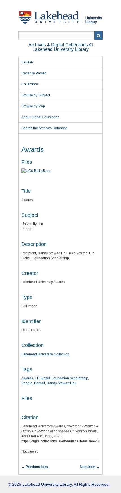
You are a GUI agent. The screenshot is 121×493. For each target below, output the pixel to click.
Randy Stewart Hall (61, 383)
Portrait (39, 383)
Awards (27, 378)
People (26, 383)
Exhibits (27, 62)
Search (98, 35)
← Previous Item (34, 467)
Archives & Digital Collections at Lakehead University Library (60, 47)
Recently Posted (33, 73)
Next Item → (90, 467)
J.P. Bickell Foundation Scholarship (61, 378)
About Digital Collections (40, 117)
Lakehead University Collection (45, 354)
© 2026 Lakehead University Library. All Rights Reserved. (59, 484)
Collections (30, 84)
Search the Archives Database (44, 128)
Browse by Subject (35, 95)
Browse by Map (33, 106)
